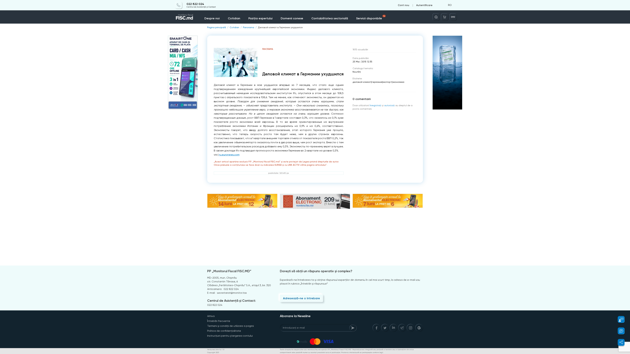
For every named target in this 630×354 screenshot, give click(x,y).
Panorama (248, 27)
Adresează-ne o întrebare (301, 298)
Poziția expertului (260, 18)
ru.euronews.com (229, 154)
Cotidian (234, 18)
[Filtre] (453, 17)
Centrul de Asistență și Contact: (231, 301)
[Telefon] (178, 5)
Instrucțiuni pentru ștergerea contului (230, 335)
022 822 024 (195, 4)
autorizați (389, 105)
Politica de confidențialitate (224, 330)
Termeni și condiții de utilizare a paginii (230, 325)
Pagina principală (216, 27)
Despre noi (212, 18)
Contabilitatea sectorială (329, 18)
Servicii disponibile (370, 17)
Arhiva (211, 316)
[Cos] (444, 17)
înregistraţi (375, 105)
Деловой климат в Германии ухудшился (280, 27)
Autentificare (424, 5)
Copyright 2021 (213, 352)
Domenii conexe (292, 18)
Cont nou (403, 5)
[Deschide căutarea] (436, 17)
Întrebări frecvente (218, 321)
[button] (619, 319)
